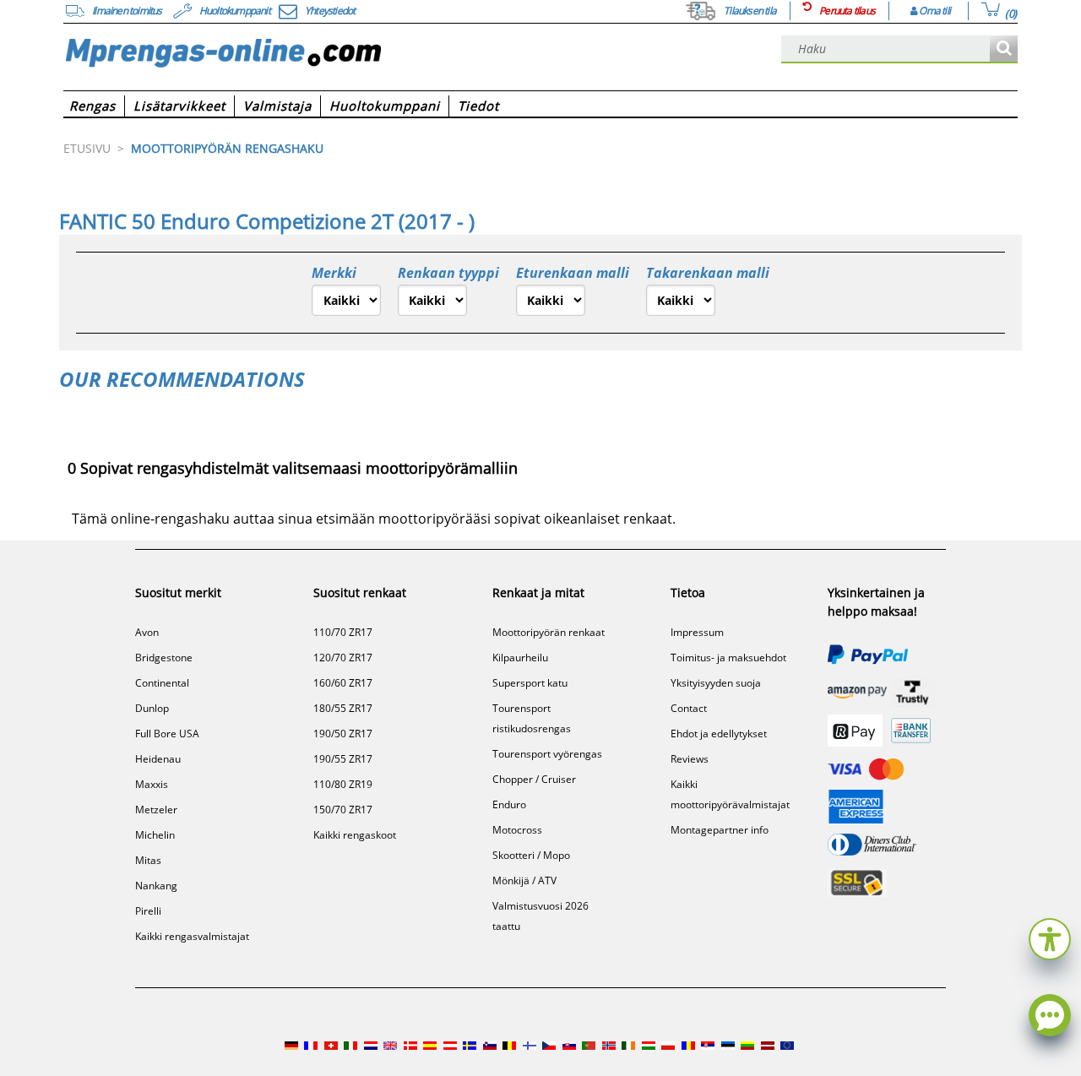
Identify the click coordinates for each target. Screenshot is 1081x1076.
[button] (1050, 937)
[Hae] (1004, 49)
